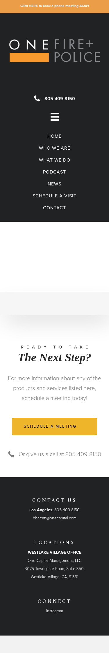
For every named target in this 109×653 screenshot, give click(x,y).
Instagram (54, 610)
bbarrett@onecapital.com (54, 518)
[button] (54, 426)
